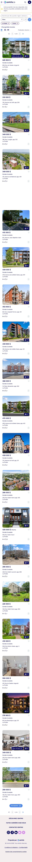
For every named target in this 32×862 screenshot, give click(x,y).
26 (27, 637)
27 (27, 674)
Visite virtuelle (16, 56)
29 (27, 377)
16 (27, 562)
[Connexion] (29, 2)
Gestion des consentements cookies (16, 851)
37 (27, 414)
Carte (5, 29)
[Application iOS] (19, 832)
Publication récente (23, 30)
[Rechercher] (25, 2)
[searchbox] (15, 16)
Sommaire (8, 29)
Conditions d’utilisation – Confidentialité (16, 847)
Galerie (1, 29)
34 (27, 130)
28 (27, 451)
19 (27, 265)
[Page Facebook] (12, 832)
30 (27, 339)
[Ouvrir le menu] (1, 2)
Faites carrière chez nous (16, 823)
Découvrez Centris (16, 818)
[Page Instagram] (8, 832)
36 (27, 302)
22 (27, 525)
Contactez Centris (16, 827)
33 (27, 167)
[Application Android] (23, 832)
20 (27, 56)
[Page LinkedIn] (16, 832)
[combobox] (16, 16)
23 (27, 600)
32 (27, 93)
